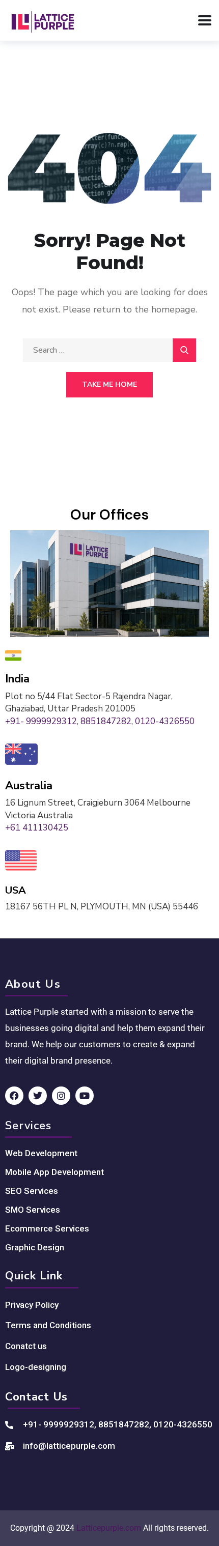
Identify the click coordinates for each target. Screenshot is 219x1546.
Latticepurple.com (108, 1528)
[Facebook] (14, 1095)
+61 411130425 (36, 828)
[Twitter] (38, 1095)
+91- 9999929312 (41, 721)
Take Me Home (109, 384)
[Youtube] (84, 1095)
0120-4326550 (165, 721)
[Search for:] (109, 350)
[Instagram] (61, 1095)
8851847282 (105, 721)
